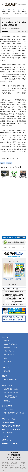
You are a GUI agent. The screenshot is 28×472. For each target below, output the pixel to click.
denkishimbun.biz (14, 284)
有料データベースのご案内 (11, 429)
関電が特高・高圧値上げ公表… (14, 295)
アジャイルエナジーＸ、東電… (14, 304)
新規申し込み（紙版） (11, 389)
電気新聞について (10, 371)
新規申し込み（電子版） (12, 392)
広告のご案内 (8, 409)
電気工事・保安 (9, 355)
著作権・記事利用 (8, 422)
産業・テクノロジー (10, 348)
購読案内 (7, 401)
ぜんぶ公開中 (8, 362)
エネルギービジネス (17, 13)
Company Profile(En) (9, 443)
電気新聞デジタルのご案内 (11, 426)
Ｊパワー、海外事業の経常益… (14, 301)
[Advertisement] (14, 200)
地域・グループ (14, 293)
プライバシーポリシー (9, 419)
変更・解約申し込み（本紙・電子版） (10, 396)
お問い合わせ (6, 440)
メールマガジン (7, 433)
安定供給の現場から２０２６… (14, 298)
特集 (5, 358)
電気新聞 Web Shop (10, 379)
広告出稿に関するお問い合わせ (14, 413)
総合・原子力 (6, 13)
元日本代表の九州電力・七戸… (14, 292)
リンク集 (5, 436)
